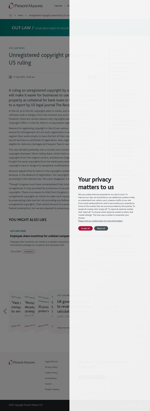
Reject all (101, 228)
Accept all (85, 228)
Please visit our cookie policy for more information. (100, 221)
